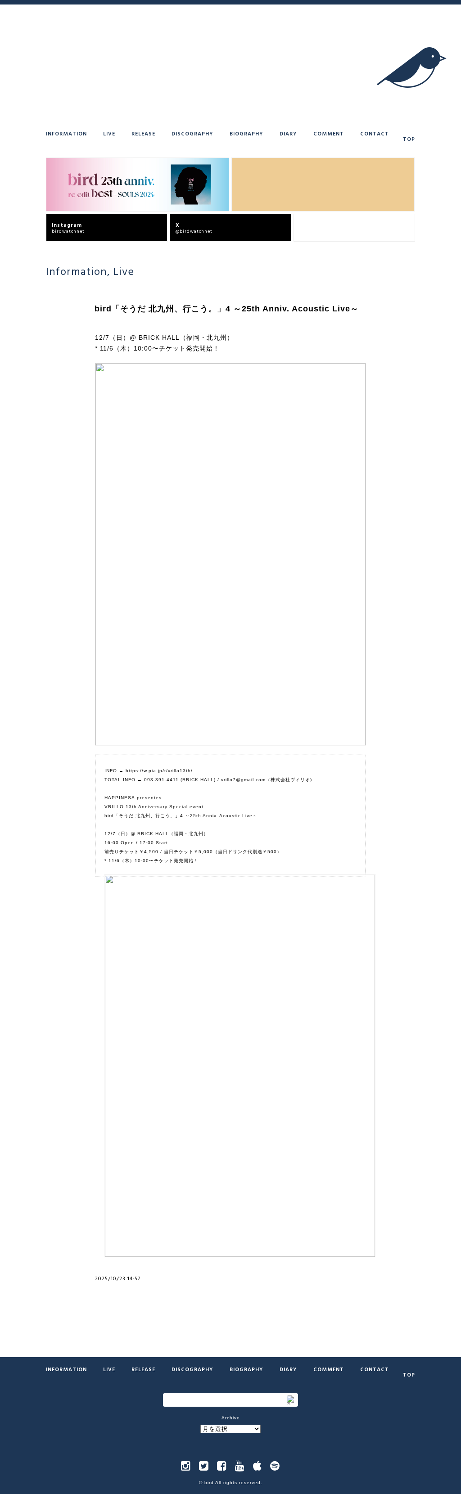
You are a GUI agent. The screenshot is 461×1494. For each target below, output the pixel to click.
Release (143, 133)
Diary (288, 133)
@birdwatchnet (194, 227)
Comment (328, 133)
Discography (192, 133)
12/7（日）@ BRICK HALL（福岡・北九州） (164, 337)
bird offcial (314, 227)
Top (409, 139)
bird (209, 1482)
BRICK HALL (198, 779)
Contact (374, 133)
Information (66, 133)
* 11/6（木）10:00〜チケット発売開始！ (157, 348)
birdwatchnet (68, 227)
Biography (246, 133)
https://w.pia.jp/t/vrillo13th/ (159, 770)
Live (109, 133)
